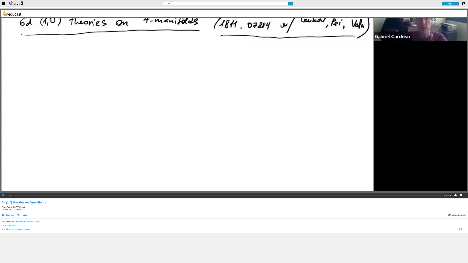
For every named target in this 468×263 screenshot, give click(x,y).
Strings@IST (12, 225)
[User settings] (464, 3)
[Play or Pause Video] (3, 195)
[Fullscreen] (465, 195)
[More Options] (460, 195)
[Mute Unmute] (455, 195)
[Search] (290, 3)
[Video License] (462, 229)
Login (450, 4)
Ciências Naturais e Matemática (27, 222)
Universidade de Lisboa (21, 229)
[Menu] (3, 3)
